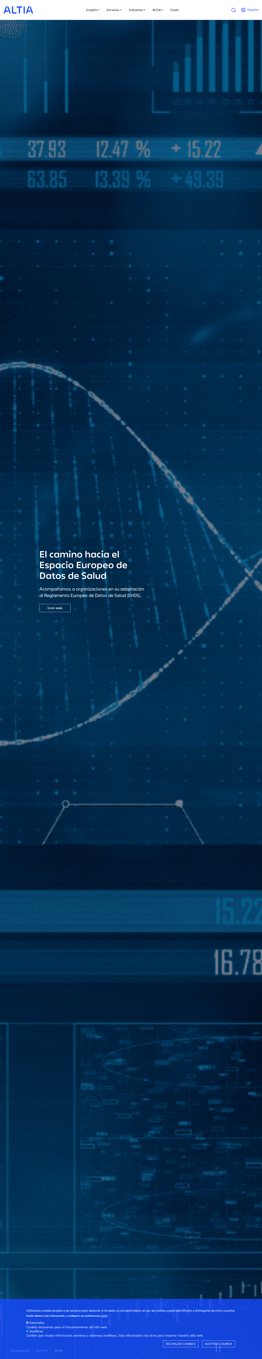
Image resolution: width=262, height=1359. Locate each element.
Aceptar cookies (218, 1343)
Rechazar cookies (181, 1343)
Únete (174, 10)
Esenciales (37, 1322)
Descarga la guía (61, 602)
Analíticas (36, 1331)
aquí (104, 1315)
